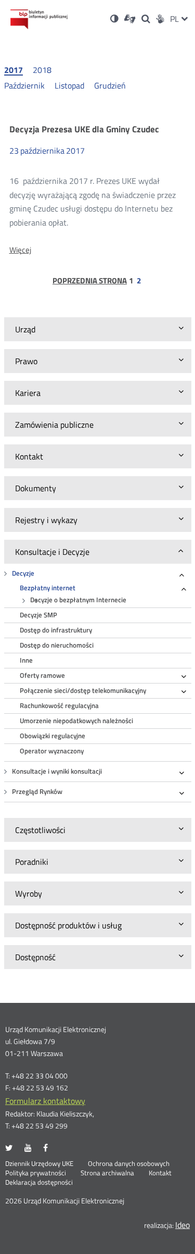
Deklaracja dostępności (39, 1182)
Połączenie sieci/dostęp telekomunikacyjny (83, 691)
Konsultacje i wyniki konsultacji (57, 771)
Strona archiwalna (107, 1173)
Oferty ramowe (42, 675)
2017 (13, 70)
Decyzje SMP (38, 615)
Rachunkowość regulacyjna (59, 706)
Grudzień (110, 85)
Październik (24, 85)
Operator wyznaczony (52, 751)
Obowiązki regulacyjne (52, 736)
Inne (26, 660)
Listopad (69, 85)
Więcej (20, 250)
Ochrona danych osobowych (129, 1164)
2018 (42, 70)
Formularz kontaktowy (45, 1101)
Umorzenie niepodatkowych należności (76, 721)
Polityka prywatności (35, 1173)
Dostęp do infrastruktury (56, 630)
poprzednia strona (90, 280)
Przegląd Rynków (37, 792)
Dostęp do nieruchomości (57, 645)
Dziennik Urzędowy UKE (39, 1164)
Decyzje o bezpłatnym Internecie (78, 600)
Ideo (182, 1225)
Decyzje (23, 573)
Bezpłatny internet (47, 588)
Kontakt (160, 1173)
